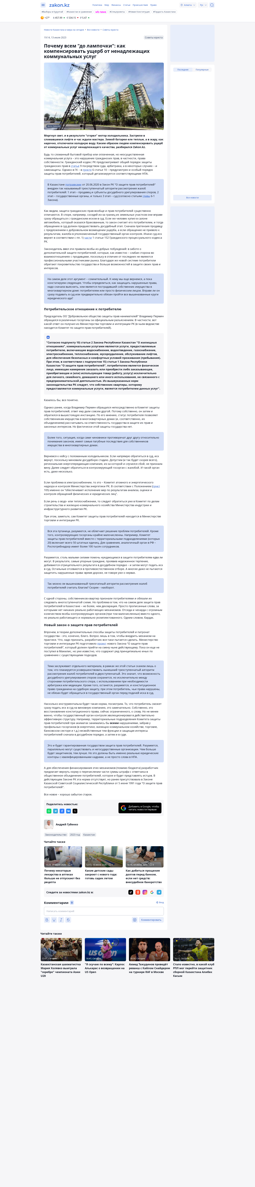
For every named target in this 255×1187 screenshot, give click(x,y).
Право (153, 5)
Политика (97, 5)
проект (101, 643)
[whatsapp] (49, 811)
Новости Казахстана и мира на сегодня (64, 29)
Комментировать (151, 919)
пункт (156, 486)
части (88, 237)
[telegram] (55, 811)
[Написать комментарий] (104, 911)
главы (146, 196)
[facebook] (62, 811)
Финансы (116, 5)
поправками (73, 184)
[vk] (68, 811)
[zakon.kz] (59, 5)
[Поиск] (212, 5)
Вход (161, 902)
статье (75, 166)
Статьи (126, 5)
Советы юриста (110, 29)
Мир (106, 5)
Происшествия (140, 5)
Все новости (93, 29)
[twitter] (75, 811)
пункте (87, 170)
